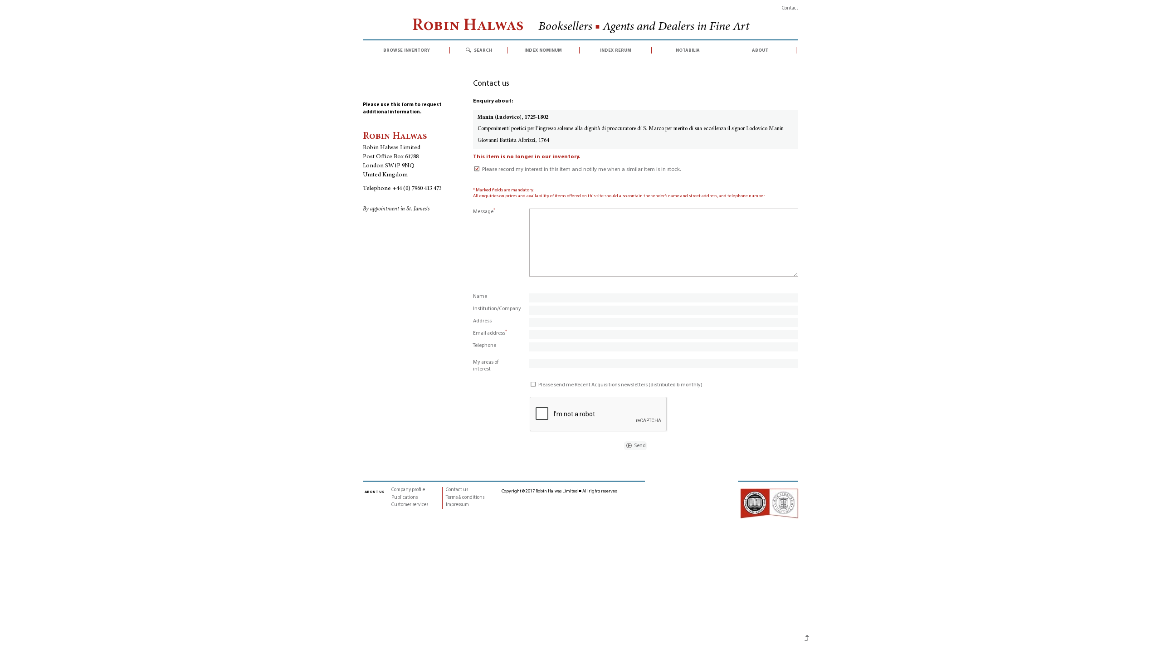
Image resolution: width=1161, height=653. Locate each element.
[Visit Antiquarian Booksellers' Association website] (769, 504)
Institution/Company (497, 309)
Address (482, 321)
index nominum (543, 50)
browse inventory (406, 50)
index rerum (615, 50)
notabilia (688, 50)
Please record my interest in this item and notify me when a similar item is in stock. (581, 169)
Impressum (457, 504)
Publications (404, 497)
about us (374, 491)
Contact (790, 8)
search (483, 50)
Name (480, 296)
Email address (490, 333)
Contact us (457, 489)
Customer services (409, 504)
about (760, 50)
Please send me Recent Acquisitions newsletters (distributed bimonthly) (620, 385)
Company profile (408, 489)
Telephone (484, 345)
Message (484, 211)
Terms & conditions (465, 497)
